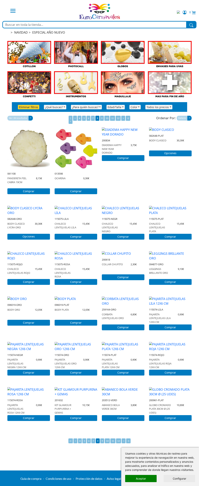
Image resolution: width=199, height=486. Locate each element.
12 (118, 118)
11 (112, 118)
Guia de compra (30, 478)
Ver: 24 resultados (18, 118)
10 (107, 118)
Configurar (179, 478)
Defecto (182, 118)
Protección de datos (89, 478)
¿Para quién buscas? (85, 107)
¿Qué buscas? (54, 107)
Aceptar (141, 478)
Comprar (28, 191)
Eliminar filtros (28, 107)
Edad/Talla (114, 107)
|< (70, 120)
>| (128, 118)
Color (134, 107)
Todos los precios (158, 107)
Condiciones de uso (58, 478)
